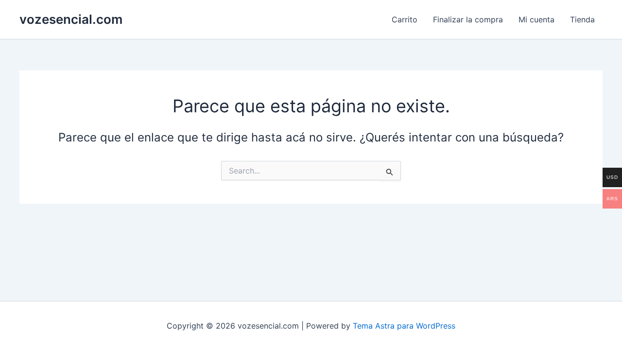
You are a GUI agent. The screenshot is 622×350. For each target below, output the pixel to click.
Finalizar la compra (468, 19)
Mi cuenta (536, 19)
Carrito (404, 19)
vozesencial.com (70, 19)
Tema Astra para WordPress (404, 326)
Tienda (582, 19)
